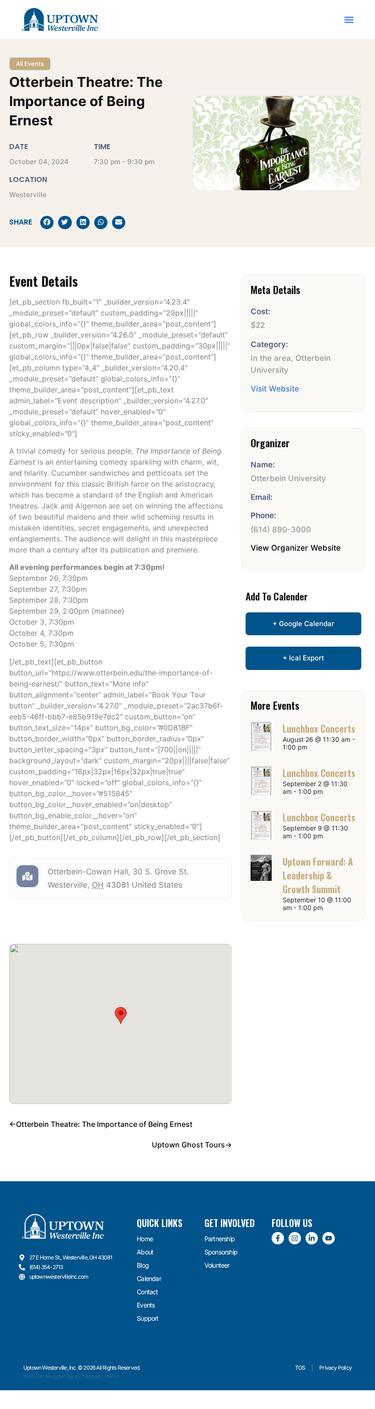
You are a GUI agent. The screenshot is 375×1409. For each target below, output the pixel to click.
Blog (143, 1265)
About (145, 1252)
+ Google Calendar (303, 623)
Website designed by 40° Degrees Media (71, 1376)
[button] (348, 19)
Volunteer (217, 1265)
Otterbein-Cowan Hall (88, 871)
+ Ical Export (303, 658)
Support (147, 1318)
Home (145, 1239)
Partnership (219, 1239)
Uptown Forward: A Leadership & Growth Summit (318, 875)
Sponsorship (220, 1252)
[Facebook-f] (278, 1238)
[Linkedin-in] (311, 1238)
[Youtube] (328, 1238)
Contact (147, 1292)
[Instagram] (295, 1238)
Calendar (149, 1278)
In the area (271, 358)
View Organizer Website (296, 547)
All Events (30, 63)
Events (146, 1305)
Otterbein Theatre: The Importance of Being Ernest (104, 1124)
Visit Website (275, 388)
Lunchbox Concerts (319, 728)
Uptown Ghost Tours (188, 1144)
